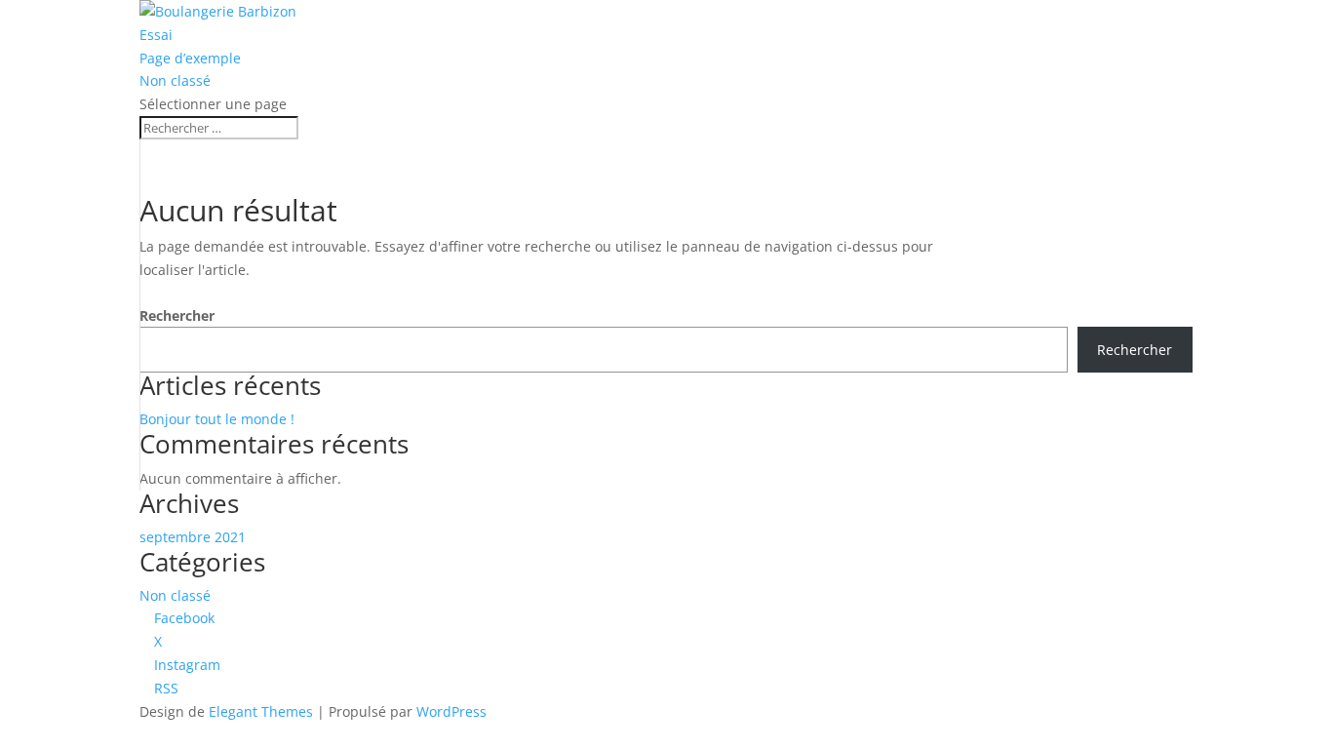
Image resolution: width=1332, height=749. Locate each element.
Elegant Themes (261, 711)
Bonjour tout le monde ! (216, 419)
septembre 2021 (192, 537)
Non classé (175, 80)
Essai (156, 34)
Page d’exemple (190, 58)
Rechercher (177, 315)
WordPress (451, 711)
